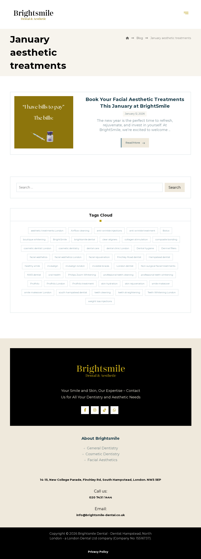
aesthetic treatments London (47, 230)
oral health (54, 274)
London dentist (125, 265)
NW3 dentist (34, 274)
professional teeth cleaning (118, 274)
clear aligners (109, 239)
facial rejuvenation (99, 257)
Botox (166, 230)
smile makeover (161, 283)
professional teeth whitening (157, 274)
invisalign (52, 265)
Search (175, 187)
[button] (85, 410)
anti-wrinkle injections (109, 230)
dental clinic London (118, 248)
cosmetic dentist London (37, 248)
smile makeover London (37, 292)
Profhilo (34, 283)
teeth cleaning (103, 292)
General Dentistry (102, 448)
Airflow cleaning (80, 230)
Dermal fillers (168, 248)
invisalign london (75, 265)
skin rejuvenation (134, 283)
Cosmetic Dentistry (103, 454)
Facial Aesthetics (102, 460)
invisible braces (100, 265)
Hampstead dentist (159, 257)
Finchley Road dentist (129, 257)
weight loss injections (100, 301)
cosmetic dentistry (69, 248)
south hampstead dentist (73, 292)
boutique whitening (34, 239)
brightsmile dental (84, 239)
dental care (93, 248)
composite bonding (166, 239)
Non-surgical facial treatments (158, 265)
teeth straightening (129, 292)
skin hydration (109, 283)
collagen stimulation (136, 239)
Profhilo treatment (83, 283)
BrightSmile (60, 239)
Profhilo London (56, 283)
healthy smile (32, 265)
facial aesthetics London (68, 257)
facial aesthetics (38, 257)
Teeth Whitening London (162, 292)
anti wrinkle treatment (142, 230)
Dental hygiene (145, 248)
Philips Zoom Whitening (82, 274)
